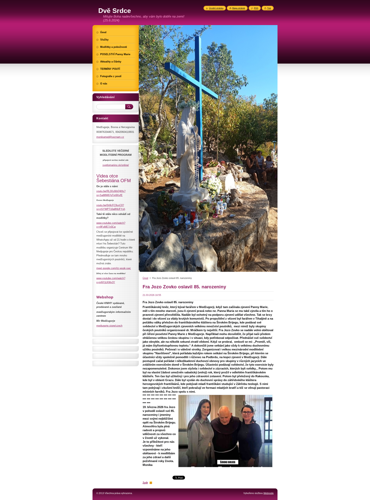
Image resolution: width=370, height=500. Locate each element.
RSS (256, 8)
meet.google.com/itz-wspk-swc (113, 268)
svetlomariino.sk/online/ (116, 165)
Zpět (145, 482)
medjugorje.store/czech (109, 325)
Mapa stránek (238, 8)
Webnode (268, 493)
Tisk (269, 8)
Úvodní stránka (216, 8)
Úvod (145, 278)
